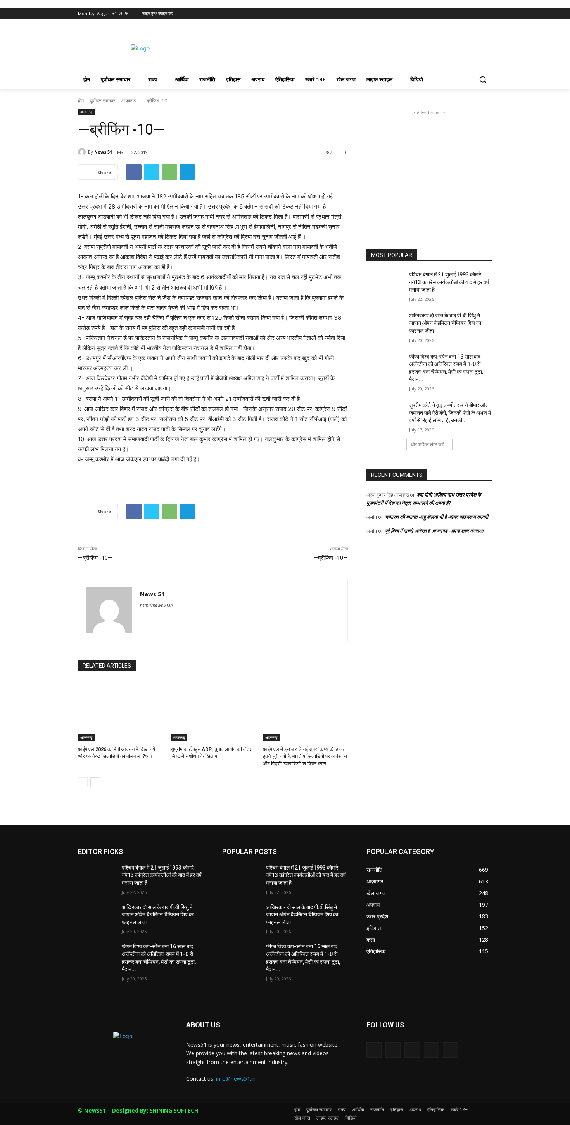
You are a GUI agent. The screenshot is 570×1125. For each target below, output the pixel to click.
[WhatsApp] (169, 172)
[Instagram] (455, 13)
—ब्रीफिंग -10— (95, 557)
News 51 (103, 152)
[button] (482, 79)
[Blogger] (374, 1050)
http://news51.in (156, 605)
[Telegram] (187, 172)
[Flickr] (412, 1050)
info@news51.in (236, 1078)
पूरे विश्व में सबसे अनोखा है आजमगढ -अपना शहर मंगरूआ (434, 530)
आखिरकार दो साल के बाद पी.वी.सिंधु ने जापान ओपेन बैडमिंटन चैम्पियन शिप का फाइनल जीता (445, 323)
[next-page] (95, 782)
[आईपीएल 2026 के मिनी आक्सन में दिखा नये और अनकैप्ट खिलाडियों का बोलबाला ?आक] (120, 711)
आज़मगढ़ (128, 100)
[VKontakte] (450, 1050)
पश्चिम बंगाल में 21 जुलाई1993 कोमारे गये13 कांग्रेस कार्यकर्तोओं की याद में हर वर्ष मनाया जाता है (449, 282)
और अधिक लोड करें (427, 444)
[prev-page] (83, 782)
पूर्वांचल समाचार (102, 100)
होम (81, 100)
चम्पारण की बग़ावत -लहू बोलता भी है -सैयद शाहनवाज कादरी (436, 516)
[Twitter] (466, 13)
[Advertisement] (343, 47)
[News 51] (83, 152)
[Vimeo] (476, 13)
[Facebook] (444, 13)
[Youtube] (487, 13)
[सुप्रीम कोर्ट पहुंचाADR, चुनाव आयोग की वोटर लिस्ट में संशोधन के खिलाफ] (213, 711)
